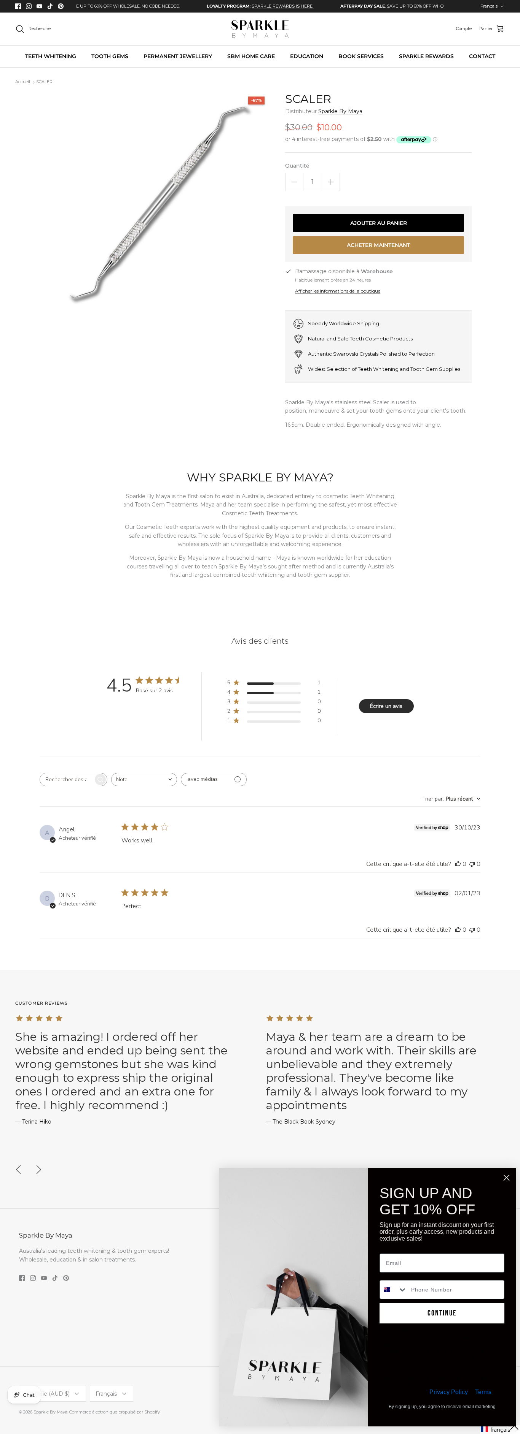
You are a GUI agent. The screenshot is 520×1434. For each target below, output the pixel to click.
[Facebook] (18, 6)
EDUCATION (306, 56)
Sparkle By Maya (340, 111)
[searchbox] (66, 779)
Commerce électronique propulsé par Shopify (114, 1412)
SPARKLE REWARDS (426, 56)
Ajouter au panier (378, 223)
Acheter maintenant (378, 245)
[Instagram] (29, 6)
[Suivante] (38, 1169)
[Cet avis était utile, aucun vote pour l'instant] (458, 864)
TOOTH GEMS (109, 56)
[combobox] (144, 779)
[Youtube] (39, 6)
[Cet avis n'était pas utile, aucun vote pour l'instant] (472, 864)
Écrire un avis (386, 706)
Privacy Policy (448, 1392)
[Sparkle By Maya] (260, 29)
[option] (233, 6)
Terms (483, 1392)
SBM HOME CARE (251, 56)
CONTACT (482, 56)
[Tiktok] (50, 6)
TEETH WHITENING (50, 56)
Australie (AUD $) (47, 1393)
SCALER (44, 82)
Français (489, 6)
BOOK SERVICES (361, 56)
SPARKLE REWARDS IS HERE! (256, 6)
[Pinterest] (61, 6)
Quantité (297, 165)
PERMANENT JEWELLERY (178, 56)
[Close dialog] (506, 1177)
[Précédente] (18, 1169)
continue (441, 1313)
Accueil (22, 82)
